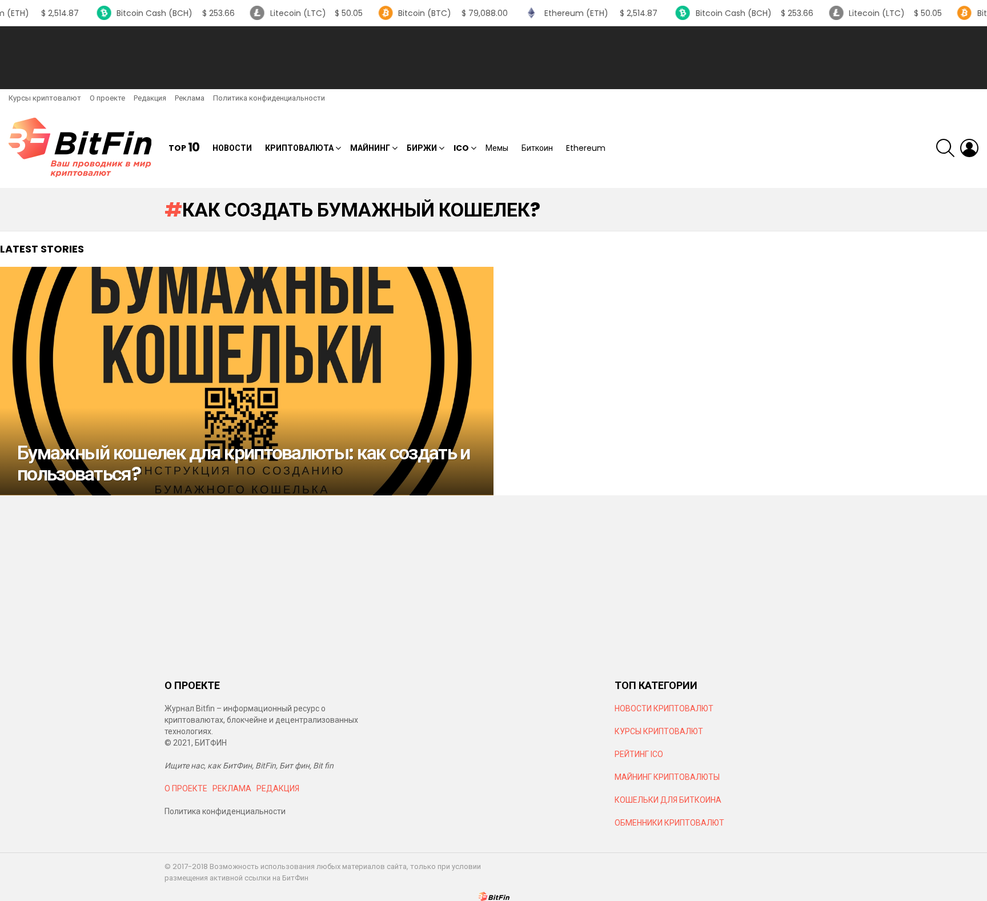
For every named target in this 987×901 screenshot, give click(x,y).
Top (183, 147)
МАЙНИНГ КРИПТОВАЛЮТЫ (667, 777)
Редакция (150, 98)
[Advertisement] (493, 57)
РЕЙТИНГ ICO (640, 754)
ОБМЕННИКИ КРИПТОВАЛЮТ (669, 822)
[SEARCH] (945, 148)
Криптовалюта (299, 148)
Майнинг (370, 148)
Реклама (189, 98)
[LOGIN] (969, 148)
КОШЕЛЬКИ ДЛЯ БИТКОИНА (668, 799)
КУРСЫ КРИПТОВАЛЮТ (659, 731)
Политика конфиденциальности (269, 98)
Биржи (422, 148)
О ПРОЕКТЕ (185, 788)
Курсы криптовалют (45, 98)
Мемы (497, 148)
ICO (461, 148)
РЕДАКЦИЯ (277, 788)
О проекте (107, 98)
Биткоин (537, 148)
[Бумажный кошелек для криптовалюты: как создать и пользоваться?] (247, 381)
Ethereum (585, 148)
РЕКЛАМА (231, 788)
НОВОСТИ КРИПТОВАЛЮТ (664, 708)
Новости (232, 148)
